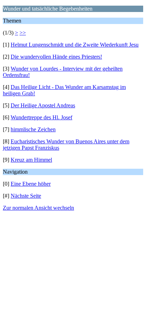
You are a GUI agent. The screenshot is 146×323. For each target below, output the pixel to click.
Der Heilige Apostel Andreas (43, 105)
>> (22, 33)
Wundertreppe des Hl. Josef (41, 117)
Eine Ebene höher (31, 184)
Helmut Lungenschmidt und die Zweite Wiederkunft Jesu (75, 45)
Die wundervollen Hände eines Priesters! (56, 57)
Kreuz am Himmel (31, 160)
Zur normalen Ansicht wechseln (38, 208)
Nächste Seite (26, 196)
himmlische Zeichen (33, 129)
